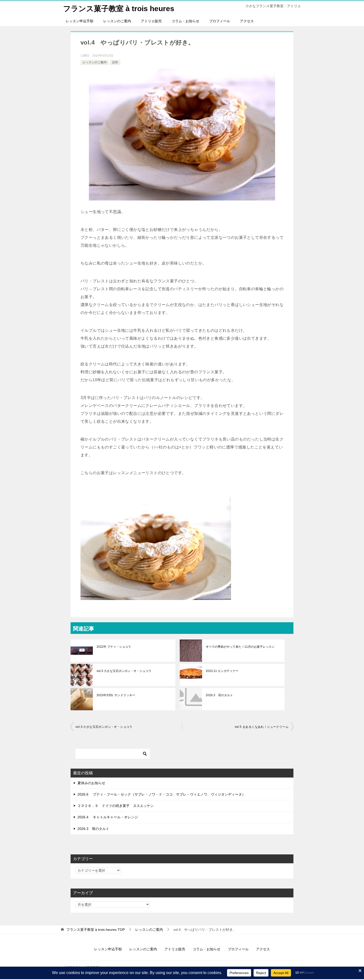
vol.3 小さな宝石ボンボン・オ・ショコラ (124, 671)
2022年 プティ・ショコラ (114, 646)
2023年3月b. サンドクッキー (116, 695)
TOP (95, 930)
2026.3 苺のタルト (219, 695)
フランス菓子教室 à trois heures (118, 8)
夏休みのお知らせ (91, 783)
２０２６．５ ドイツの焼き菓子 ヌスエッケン (116, 806)
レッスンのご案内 (117, 21)
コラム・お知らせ (185, 21)
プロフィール (219, 21)
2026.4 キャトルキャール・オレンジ (108, 817)
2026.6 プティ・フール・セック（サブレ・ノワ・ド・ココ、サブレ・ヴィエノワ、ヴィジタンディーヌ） (161, 794)
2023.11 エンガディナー (222, 671)
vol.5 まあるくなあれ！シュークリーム (261, 727)
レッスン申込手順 (79, 21)
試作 (115, 62)
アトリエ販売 (151, 21)
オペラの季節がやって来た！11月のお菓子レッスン (240, 646)
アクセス (247, 21)
